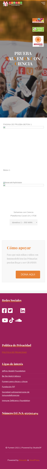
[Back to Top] (38, 460)
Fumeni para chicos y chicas (15, 381)
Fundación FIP (8, 386)
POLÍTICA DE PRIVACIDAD (14, 352)
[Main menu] (43, 3)
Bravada (22, 460)
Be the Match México (11, 376)
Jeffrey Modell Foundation (13, 371)
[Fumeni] (13, 3)
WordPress (34, 460)
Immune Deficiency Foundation (16, 400)
